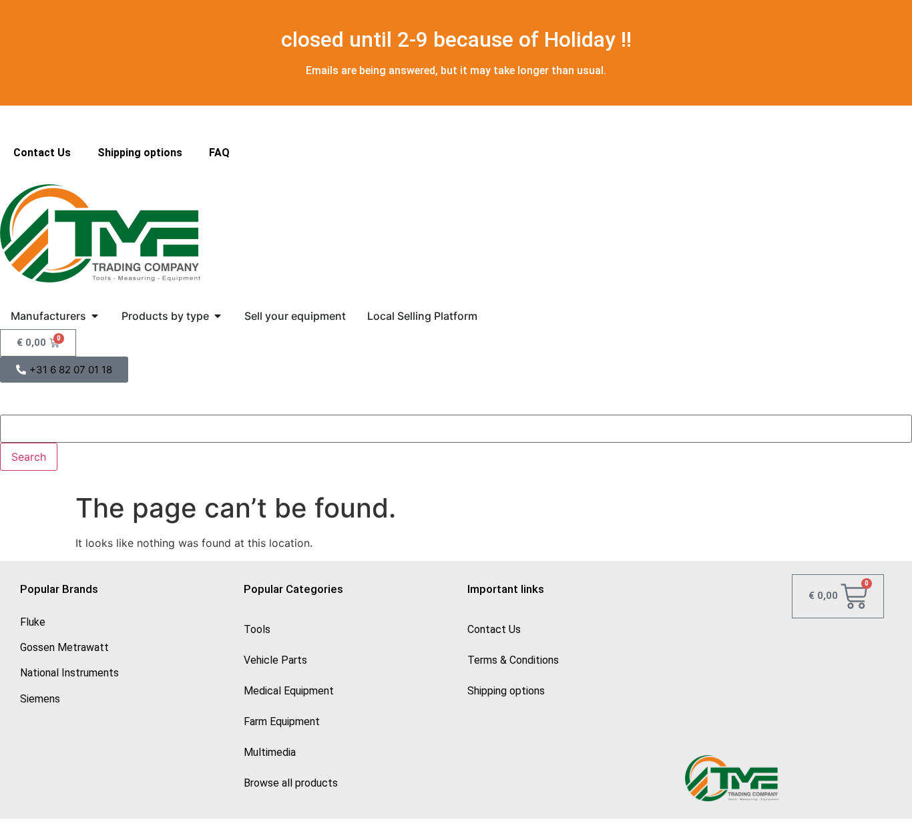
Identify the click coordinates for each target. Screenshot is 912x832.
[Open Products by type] (217, 316)
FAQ (219, 152)
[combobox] (456, 429)
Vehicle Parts (275, 660)
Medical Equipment (289, 690)
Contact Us (42, 152)
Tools (257, 629)
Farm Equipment (282, 721)
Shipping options (139, 152)
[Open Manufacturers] (94, 316)
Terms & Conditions (513, 660)
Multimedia (270, 752)
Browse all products (291, 783)
